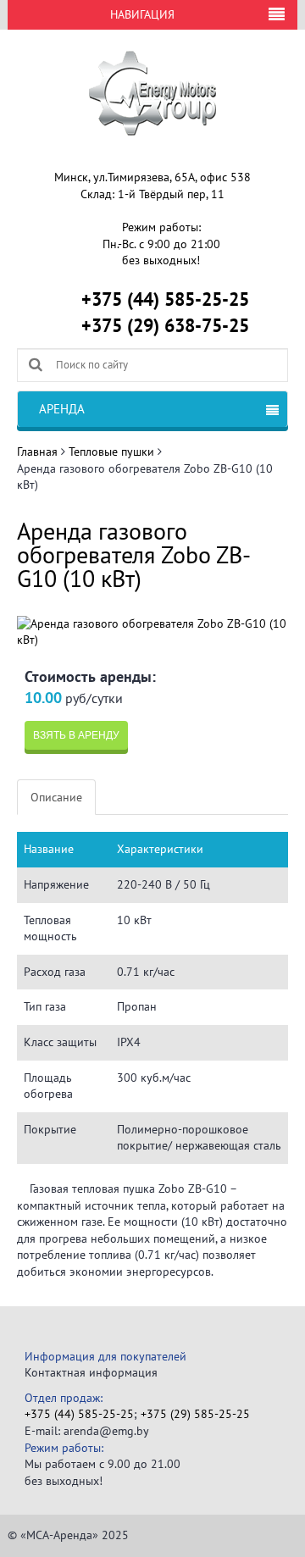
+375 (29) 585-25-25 (195, 1413)
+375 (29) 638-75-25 (165, 325)
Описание (56, 797)
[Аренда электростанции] (152, 92)
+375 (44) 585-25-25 (165, 299)
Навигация (142, 14)
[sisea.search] (35, 364)
